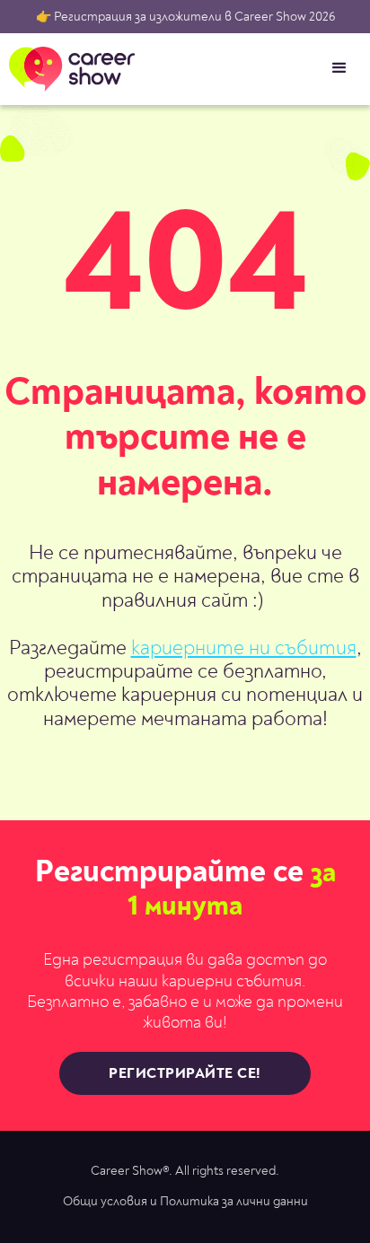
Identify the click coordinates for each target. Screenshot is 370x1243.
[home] (67, 69)
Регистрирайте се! (185, 1073)
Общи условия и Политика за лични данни (185, 1201)
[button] (339, 68)
